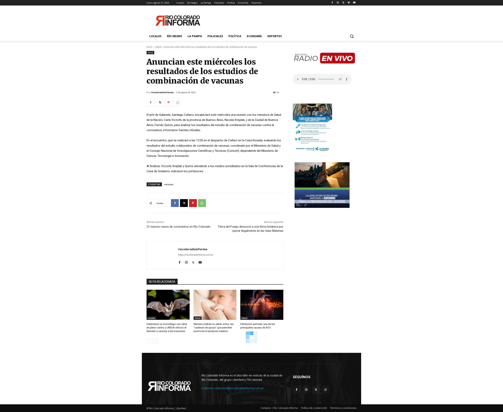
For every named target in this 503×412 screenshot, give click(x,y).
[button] (351, 36)
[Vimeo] (348, 3)
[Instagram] (338, 3)
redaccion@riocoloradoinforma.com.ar (239, 388)
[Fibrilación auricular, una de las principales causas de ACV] (261, 305)
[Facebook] (332, 3)
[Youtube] (354, 3)
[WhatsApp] (178, 102)
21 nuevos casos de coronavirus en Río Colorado (178, 226)
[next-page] (155, 340)
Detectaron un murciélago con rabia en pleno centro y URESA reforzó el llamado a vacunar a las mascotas (167, 328)
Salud (158, 47)
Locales (151, 318)
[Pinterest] (169, 102)
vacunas (168, 184)
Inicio (149, 47)
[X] (343, 3)
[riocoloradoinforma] (162, 255)
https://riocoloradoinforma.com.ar (195, 254)
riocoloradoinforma (162, 92)
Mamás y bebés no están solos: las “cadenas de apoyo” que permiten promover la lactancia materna (214, 328)
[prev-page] (149, 340)
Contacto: (208, 388)
